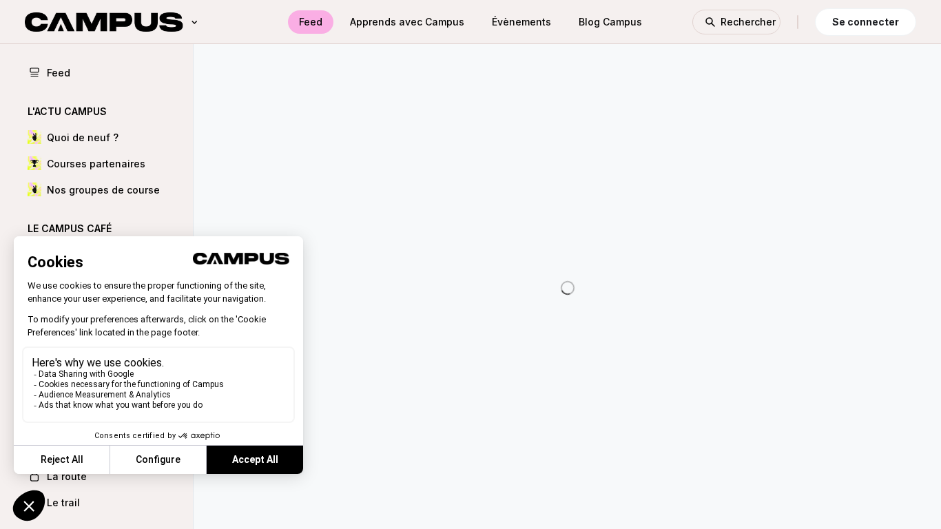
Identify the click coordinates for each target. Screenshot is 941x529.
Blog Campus (610, 22)
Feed (310, 22)
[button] (96, 137)
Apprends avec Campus (407, 22)
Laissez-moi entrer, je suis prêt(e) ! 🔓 (567, 176)
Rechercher (748, 22)
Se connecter (865, 22)
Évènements (521, 22)
